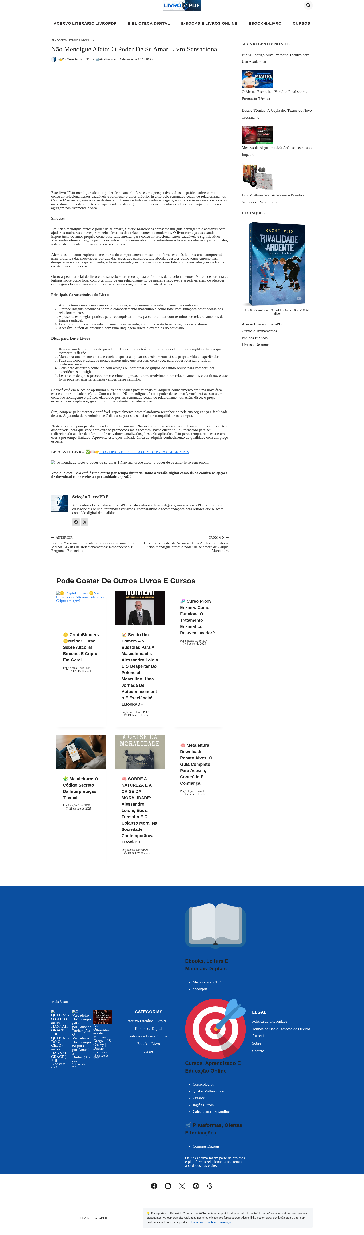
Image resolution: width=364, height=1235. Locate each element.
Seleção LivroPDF (79, 59)
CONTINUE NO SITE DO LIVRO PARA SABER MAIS (144, 452)
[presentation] (81, 608)
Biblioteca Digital (149, 23)
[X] (182, 1186)
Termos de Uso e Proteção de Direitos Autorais (281, 1032)
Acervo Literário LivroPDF (85, 23)
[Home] (52, 40)
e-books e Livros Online (209, 23)
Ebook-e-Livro (265, 23)
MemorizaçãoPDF (207, 982)
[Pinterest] (196, 1186)
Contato (258, 1051)
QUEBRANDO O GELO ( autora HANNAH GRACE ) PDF (60, 1049)
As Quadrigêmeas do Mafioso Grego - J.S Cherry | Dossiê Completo (102, 1038)
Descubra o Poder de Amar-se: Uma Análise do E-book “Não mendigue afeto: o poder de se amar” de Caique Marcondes (186, 544)
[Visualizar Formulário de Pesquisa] (308, 5)
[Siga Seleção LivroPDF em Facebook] (76, 522)
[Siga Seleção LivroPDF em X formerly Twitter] (84, 522)
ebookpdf (200, 989)
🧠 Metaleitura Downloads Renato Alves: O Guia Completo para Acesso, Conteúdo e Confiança (196, 764)
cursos (301, 23)
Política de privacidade (269, 1021)
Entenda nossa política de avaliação (210, 1222)
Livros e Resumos (255, 344)
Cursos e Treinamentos (259, 331)
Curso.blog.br (203, 1084)
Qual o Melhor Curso (209, 1091)
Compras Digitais (206, 1146)
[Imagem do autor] (53, 59)
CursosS (199, 1098)
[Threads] (210, 1186)
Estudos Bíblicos (255, 338)
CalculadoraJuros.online (211, 1111)
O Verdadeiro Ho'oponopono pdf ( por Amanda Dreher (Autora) (81, 1047)
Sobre (256, 1043)
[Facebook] (154, 1186)
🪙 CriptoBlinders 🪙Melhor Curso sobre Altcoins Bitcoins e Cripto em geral (81, 647)
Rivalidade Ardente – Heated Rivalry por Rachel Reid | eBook (277, 312)
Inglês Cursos (203, 1105)
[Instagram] (168, 1186)
